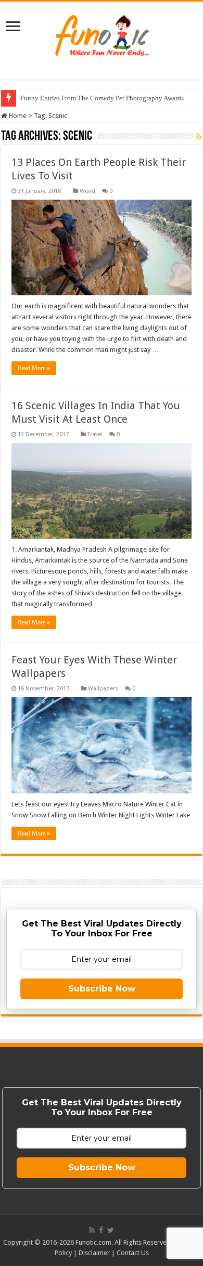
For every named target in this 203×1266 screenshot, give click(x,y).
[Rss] (92, 1230)
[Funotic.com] (101, 33)
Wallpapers (103, 688)
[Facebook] (101, 1230)
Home (17, 116)
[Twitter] (110, 1230)
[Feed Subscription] (199, 137)
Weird (87, 191)
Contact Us (133, 1253)
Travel (95, 434)
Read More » (34, 368)
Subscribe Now (101, 989)
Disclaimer (94, 1253)
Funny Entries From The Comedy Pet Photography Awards (102, 98)
